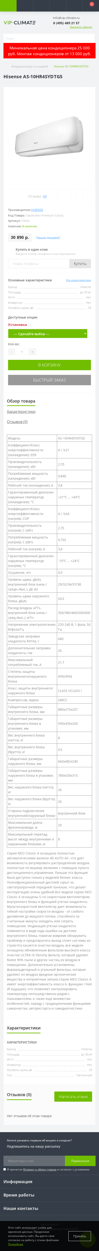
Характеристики (21, 411)
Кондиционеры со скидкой (30, 66)
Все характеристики (78, 280)
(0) (45, 196)
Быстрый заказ (49, 380)
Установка (17, 324)
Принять (79, 1236)
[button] (41, 6)
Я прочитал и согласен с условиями (48, 1169)
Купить (80, 263)
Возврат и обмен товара (39, 1169)
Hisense (37, 210)
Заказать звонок (81, 27)
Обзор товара (21, 401)
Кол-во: (14, 344)
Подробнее (15, 1244)
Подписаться (80, 1161)
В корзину (49, 365)
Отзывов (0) (17, 421)
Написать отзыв (73, 1096)
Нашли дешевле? (48, 237)
